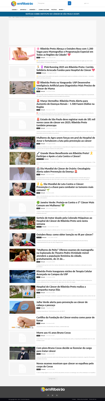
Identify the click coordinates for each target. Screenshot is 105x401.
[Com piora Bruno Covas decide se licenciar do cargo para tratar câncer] (22, 353)
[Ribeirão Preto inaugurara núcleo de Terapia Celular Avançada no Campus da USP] (22, 276)
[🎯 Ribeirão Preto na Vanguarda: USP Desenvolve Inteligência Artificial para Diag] (22, 87)
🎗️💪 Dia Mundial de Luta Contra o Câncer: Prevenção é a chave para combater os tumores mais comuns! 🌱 (65, 187)
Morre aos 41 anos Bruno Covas (54, 333)
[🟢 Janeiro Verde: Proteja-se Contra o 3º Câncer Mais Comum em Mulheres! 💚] (22, 207)
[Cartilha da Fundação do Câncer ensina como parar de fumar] (22, 322)
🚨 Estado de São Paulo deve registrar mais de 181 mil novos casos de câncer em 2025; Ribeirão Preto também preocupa (66, 122)
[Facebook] (48, 395)
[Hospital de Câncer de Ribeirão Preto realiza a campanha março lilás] (22, 291)
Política (38, 353)
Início (10, 17)
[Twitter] (56, 395)
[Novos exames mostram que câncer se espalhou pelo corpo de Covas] (22, 368)
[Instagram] (52, 395)
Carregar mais (52, 378)
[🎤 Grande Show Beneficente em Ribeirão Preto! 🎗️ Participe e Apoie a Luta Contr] (22, 158)
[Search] (69, 3)
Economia (39, 226)
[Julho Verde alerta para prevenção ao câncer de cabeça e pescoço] (22, 307)
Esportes (39, 73)
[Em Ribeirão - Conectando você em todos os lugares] (22, 3)
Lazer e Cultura (40, 159)
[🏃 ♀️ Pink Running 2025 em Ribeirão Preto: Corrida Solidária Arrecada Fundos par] (22, 72)
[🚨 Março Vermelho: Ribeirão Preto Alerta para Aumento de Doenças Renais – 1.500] (22, 106)
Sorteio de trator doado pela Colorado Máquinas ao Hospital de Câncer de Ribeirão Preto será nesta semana (64, 221)
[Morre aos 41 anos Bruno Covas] (22, 337)
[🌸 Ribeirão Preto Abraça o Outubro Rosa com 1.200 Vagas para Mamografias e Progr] (22, 53)
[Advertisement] (52, 32)
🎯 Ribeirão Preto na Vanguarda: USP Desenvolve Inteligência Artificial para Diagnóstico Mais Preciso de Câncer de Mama (66, 85)
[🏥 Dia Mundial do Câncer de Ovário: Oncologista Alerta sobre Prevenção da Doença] (22, 173)
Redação (43, 57)
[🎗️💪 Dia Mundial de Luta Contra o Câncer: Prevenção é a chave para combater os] (22, 189)
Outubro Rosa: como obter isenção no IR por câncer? (65, 234)
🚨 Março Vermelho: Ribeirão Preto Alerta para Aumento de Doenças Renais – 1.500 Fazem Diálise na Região (65, 104)
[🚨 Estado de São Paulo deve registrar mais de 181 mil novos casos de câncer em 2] (22, 124)
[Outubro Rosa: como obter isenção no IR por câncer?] (22, 239)
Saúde (38, 57)
